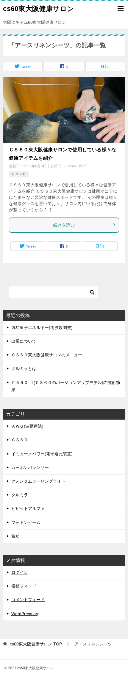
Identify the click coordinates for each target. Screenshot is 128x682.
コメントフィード (28, 599)
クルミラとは (23, 368)
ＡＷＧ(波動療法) (27, 426)
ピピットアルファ (28, 508)
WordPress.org (25, 613)
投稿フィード (23, 586)
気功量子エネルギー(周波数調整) (42, 327)
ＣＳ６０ (19, 174)
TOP (36, 644)
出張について (23, 341)
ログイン (19, 572)
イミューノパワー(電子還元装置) (42, 453)
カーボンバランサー (30, 467)
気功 (15, 536)
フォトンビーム (25, 522)
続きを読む (64, 225)
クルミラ (19, 494)
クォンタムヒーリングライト (38, 481)
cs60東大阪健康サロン (38, 8)
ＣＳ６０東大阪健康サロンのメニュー (46, 354)
